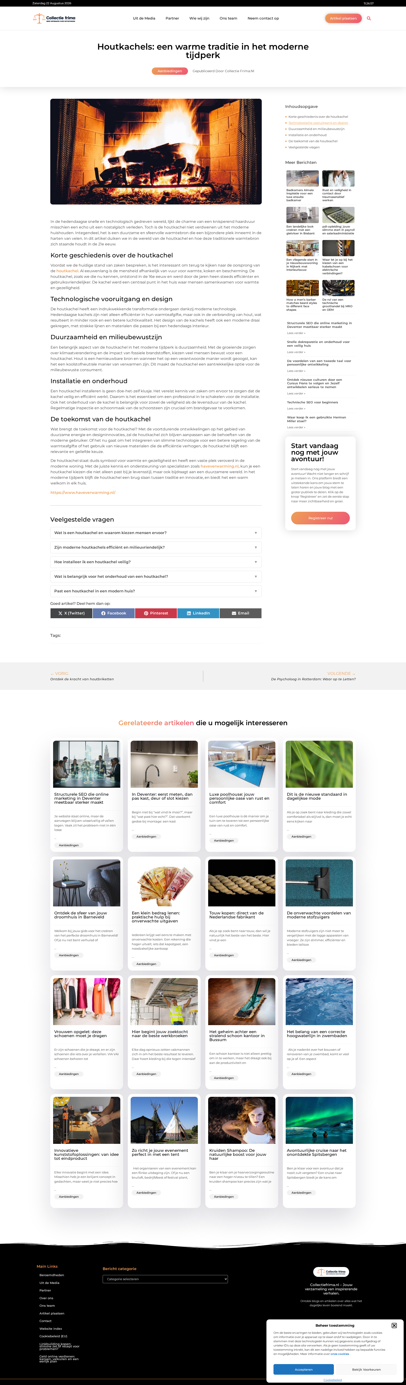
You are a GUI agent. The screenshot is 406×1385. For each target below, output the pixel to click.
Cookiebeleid (333, 1380)
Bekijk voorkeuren (366, 1369)
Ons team (228, 18)
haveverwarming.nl (220, 466)
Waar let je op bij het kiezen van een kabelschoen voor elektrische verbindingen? (337, 266)
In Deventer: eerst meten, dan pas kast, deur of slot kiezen (162, 796)
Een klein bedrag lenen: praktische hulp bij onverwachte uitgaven (156, 917)
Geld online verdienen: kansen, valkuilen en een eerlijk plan (59, 1359)
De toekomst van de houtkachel (313, 141)
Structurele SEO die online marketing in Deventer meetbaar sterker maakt (319, 325)
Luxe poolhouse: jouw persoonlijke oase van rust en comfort (239, 798)
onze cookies (340, 1354)
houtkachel (67, 271)
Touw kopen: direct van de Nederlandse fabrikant (236, 915)
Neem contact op (263, 18)
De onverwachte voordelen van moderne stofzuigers (319, 915)
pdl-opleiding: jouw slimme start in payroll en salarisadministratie (338, 230)
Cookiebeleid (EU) (53, 1336)
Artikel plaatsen (51, 1313)
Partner (172, 18)
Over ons (46, 1298)
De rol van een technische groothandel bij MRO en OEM (337, 304)
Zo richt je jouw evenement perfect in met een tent (160, 1152)
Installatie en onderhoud (308, 135)
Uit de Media (144, 18)
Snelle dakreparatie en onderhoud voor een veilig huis (318, 343)
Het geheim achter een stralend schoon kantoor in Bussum (237, 1035)
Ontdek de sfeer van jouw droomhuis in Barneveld (80, 915)
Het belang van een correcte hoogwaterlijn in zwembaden (317, 1033)
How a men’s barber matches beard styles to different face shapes (301, 304)
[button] (394, 1325)
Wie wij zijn (199, 18)
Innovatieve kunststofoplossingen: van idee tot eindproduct (86, 1154)
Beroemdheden (51, 1275)
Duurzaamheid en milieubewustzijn (317, 129)
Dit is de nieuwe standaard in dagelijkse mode (317, 796)
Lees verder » (296, 333)
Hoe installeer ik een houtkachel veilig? (156, 562)
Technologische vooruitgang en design (318, 123)
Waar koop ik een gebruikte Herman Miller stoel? (316, 419)
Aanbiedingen (170, 71)
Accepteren (304, 1369)
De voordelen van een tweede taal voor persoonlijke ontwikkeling (319, 362)
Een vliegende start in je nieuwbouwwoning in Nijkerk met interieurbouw (302, 264)
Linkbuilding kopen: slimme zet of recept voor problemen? (59, 1346)
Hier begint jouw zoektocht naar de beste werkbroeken (160, 1033)
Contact (45, 1321)
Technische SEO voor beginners (312, 402)
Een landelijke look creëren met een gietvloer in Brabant (300, 230)
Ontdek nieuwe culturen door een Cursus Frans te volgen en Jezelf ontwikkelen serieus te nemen (314, 383)
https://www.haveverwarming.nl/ (83, 492)
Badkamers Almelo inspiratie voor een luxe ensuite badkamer (300, 195)
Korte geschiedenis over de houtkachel (318, 116)
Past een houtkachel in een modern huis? (156, 591)
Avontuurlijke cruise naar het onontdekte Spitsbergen (317, 1152)
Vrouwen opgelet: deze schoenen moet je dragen (80, 1033)
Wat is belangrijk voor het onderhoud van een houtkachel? (156, 576)
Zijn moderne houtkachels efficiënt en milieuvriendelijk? (156, 547)
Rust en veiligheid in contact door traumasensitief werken (336, 195)
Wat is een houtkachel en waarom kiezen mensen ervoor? (156, 533)
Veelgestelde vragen (304, 147)
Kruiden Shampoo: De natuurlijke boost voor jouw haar (237, 1154)
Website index (50, 1328)
